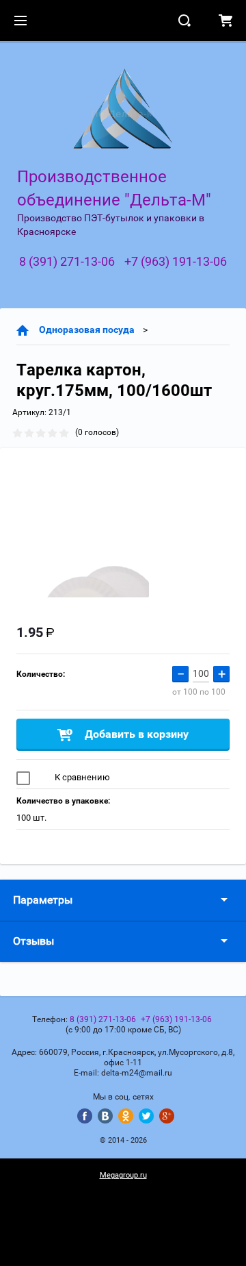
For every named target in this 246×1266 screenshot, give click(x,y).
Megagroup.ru (123, 1175)
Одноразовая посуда (87, 329)
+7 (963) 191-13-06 (175, 261)
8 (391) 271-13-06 (67, 261)
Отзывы (33, 940)
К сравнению (81, 777)
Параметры (42, 899)
